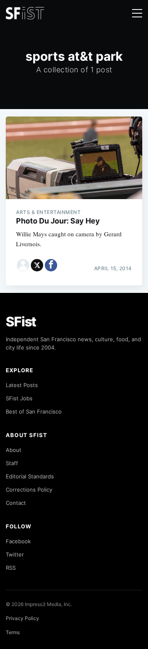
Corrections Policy (29, 489)
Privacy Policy (22, 618)
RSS (11, 567)
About (13, 450)
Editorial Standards (30, 476)
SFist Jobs (19, 398)
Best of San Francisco (34, 411)
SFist (21, 322)
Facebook (18, 541)
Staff (12, 463)
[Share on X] (37, 265)
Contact (16, 502)
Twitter (15, 554)
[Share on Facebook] (51, 265)
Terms (13, 632)
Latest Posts (22, 385)
